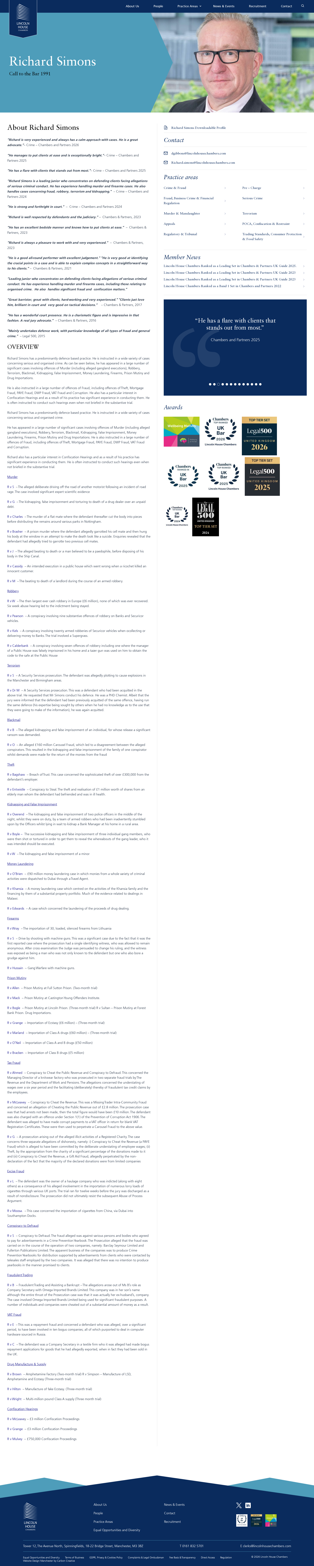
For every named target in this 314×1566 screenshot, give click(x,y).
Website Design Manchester (38, 1560)
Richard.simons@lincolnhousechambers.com (203, 162)
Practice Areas (188, 6)
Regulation (226, 1557)
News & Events (223, 6)
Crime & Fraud (175, 188)
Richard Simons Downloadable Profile (198, 128)
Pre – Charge (251, 188)
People (158, 6)
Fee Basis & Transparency (182, 1557)
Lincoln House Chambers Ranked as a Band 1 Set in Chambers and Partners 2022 (222, 286)
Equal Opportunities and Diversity (117, 1530)
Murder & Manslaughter (182, 213)
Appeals (169, 224)
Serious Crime (252, 198)
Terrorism (249, 213)
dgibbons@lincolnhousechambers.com (198, 153)
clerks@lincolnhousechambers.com (267, 1546)
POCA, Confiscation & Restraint (266, 224)
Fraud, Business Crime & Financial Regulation (189, 201)
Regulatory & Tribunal (180, 234)
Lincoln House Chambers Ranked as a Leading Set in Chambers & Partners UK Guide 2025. (230, 266)
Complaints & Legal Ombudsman (146, 1557)
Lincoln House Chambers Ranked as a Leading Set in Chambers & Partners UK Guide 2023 (230, 272)
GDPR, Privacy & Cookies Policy (105, 1557)
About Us (132, 6)
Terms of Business (74, 1557)
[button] (210, 384)
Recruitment (257, 6)
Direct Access (208, 1557)
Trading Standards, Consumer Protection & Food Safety (272, 237)
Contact (286, 6)
